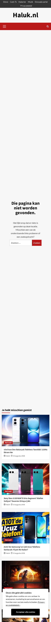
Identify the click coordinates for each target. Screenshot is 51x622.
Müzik (30, 2)
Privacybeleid (26, 6)
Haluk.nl (25, 15)
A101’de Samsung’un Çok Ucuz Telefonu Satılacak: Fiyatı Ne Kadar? (22, 548)
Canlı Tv (13, 2)
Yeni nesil (8, 443)
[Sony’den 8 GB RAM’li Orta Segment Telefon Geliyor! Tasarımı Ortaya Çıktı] (25, 479)
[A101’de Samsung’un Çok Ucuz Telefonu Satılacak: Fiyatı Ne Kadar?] (25, 527)
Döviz (5, 2)
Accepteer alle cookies (25, 612)
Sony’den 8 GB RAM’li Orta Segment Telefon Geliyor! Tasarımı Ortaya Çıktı (23, 500)
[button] (4, 26)
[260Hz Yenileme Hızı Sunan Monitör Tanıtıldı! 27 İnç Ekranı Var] (25, 576)
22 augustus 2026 (19, 456)
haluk (8, 456)
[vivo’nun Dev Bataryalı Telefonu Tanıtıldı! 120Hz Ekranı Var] (25, 430)
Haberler (22, 2)
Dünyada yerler (41, 2)
